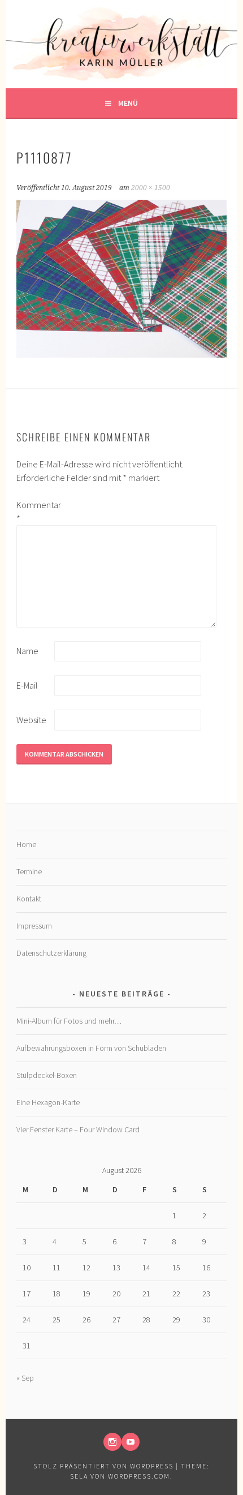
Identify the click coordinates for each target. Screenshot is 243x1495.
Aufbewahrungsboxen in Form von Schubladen (91, 1048)
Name (27, 650)
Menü (128, 103)
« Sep (25, 1378)
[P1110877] (121, 354)
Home (26, 844)
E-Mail (27, 685)
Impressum (34, 926)
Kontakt (28, 898)
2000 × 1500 (150, 188)
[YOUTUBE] (131, 1442)
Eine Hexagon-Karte (48, 1102)
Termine (29, 871)
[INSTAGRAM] (112, 1442)
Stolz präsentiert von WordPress (103, 1466)
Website (31, 719)
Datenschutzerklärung (51, 953)
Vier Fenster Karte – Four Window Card (78, 1129)
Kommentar (34, 511)
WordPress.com (139, 1476)
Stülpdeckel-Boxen (46, 1075)
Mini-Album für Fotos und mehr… (69, 1021)
